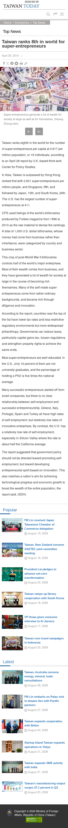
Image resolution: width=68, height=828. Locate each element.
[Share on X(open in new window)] (8, 63)
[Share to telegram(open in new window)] (16, 63)
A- (29, 131)
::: (4, 2)
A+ (39, 131)
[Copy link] (26, 63)
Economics (22, 22)
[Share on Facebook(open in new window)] (4, 63)
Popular (10, 510)
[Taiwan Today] (21, 6)
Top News (39, 22)
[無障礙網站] (34, 819)
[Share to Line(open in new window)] (12, 63)
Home (7, 22)
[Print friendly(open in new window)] (21, 63)
